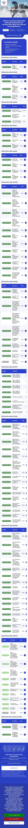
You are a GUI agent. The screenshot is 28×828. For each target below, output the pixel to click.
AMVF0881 (5, 672)
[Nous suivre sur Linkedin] (23, 749)
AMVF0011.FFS (6, 339)
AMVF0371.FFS (6, 230)
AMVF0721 (5, 684)
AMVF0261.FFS (6, 236)
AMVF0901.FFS (6, 631)
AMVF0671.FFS (6, 110)
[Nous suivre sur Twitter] (9, 749)
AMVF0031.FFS (6, 268)
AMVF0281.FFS (6, 493)
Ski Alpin (6, 30)
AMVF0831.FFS (6, 318)
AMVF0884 (5, 646)
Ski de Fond (20, 30)
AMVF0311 (5, 712)
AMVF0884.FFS (6, 536)
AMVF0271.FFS (6, 397)
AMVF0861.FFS (6, 426)
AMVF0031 (5, 708)
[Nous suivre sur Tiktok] (19, 749)
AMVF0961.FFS (6, 203)
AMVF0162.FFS (6, 505)
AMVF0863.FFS (6, 449)
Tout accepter (14, 815)
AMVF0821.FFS (6, 569)
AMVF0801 (5, 361)
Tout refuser (14, 819)
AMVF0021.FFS (6, 275)
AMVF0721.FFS (6, 412)
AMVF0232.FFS (6, 498)
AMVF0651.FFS (6, 587)
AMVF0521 (5, 699)
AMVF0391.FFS (6, 614)
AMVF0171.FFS (6, 140)
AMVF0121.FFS (6, 582)
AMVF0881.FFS (6, 562)
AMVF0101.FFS (6, 291)
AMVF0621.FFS (6, 297)
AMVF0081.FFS (6, 116)
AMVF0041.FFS (6, 159)
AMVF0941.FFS (6, 222)
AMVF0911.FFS (6, 625)
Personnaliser (14, 822)
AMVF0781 (5, 679)
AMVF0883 (5, 655)
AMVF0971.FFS (6, 193)
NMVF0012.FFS (6, 734)
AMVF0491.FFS (6, 81)
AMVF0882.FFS (6, 553)
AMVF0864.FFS (6, 434)
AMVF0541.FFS (6, 355)
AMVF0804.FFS (7, 381)
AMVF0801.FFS (6, 392)
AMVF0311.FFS (6, 135)
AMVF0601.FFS (6, 345)
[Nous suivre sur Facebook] (4, 749)
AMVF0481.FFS (6, 121)
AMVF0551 (5, 694)
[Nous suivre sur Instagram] (14, 749)
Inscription (14, 768)
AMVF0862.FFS (6, 441)
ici (25, 776)
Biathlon (12, 30)
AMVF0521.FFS (6, 592)
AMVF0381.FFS (6, 165)
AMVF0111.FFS (6, 510)
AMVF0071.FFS (6, 598)
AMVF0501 (5, 704)
